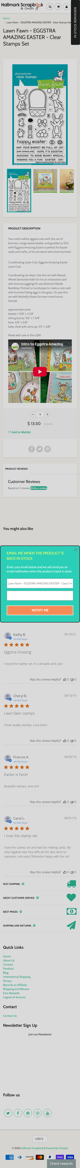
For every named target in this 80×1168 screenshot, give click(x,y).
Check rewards (61, 1163)
